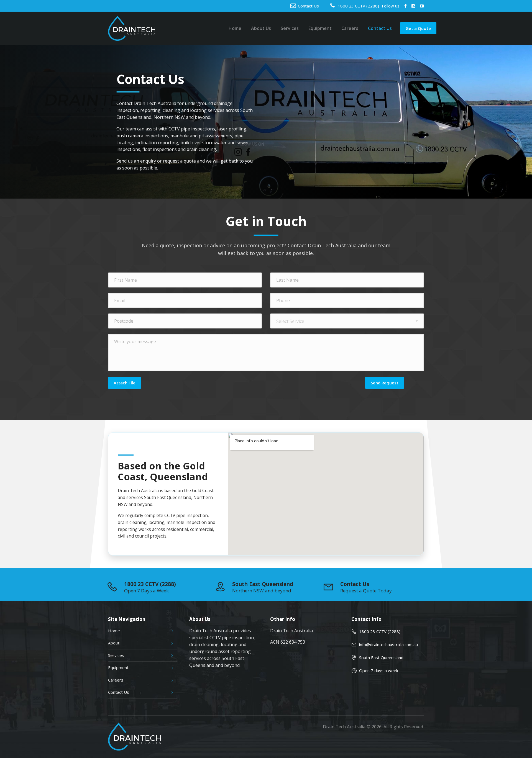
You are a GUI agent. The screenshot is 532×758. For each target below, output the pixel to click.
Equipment (320, 28)
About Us (261, 28)
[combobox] (347, 321)
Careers (349, 28)
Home (235, 28)
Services (290, 28)
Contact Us (308, 6)
